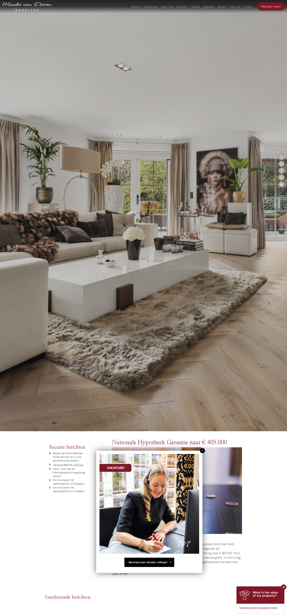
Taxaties (195, 6)
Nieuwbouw (150, 6)
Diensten (181, 6)
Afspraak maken (271, 6)
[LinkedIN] (282, 184)
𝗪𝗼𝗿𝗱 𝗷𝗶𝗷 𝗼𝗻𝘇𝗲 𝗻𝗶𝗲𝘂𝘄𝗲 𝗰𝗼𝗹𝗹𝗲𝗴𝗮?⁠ (148, 562)
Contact (247, 6)
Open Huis (167, 6)
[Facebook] (282, 171)
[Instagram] (282, 177)
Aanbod (136, 6)
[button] (202, 450)
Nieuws (221, 6)
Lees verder (120, 574)
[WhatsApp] (282, 164)
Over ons (234, 6)
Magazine (209, 6)
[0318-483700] (282, 157)
